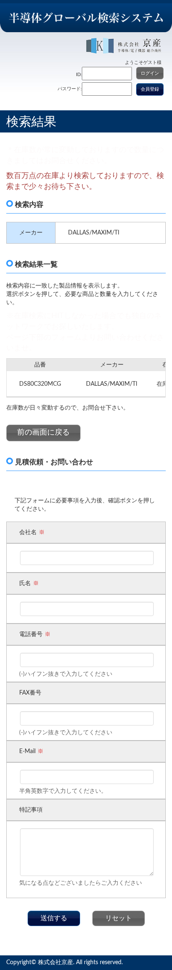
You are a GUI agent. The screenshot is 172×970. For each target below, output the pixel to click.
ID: (79, 74)
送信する (53, 918)
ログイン (150, 73)
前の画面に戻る (43, 432)
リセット (118, 918)
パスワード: (70, 89)
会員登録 (150, 89)
